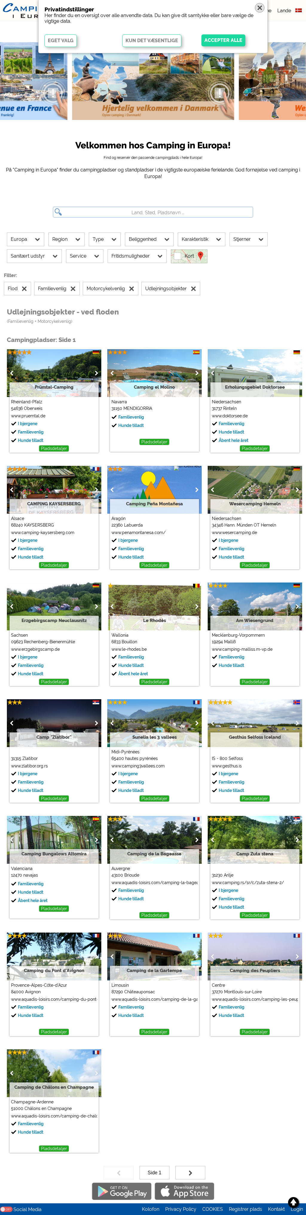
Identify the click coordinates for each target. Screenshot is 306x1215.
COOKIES (212, 1209)
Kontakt (276, 1209)
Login (297, 1209)
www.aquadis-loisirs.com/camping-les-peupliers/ (255, 999)
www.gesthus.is (227, 766)
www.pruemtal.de (28, 415)
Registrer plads (245, 1209)
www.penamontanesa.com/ (138, 532)
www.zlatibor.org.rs (29, 766)
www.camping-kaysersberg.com (42, 532)
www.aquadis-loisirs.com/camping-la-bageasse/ (154, 882)
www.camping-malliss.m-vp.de (242, 649)
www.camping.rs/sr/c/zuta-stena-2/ (248, 882)
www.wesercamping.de (234, 532)
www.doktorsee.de (230, 415)
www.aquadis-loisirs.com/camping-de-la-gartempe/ (154, 999)
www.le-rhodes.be (129, 649)
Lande (284, 10)
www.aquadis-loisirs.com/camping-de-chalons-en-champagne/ (54, 1116)
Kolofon (150, 1209)
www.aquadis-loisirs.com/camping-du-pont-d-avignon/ (54, 999)
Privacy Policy (180, 1209)
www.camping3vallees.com (138, 766)
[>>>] (190, 1172)
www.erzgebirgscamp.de (35, 649)
